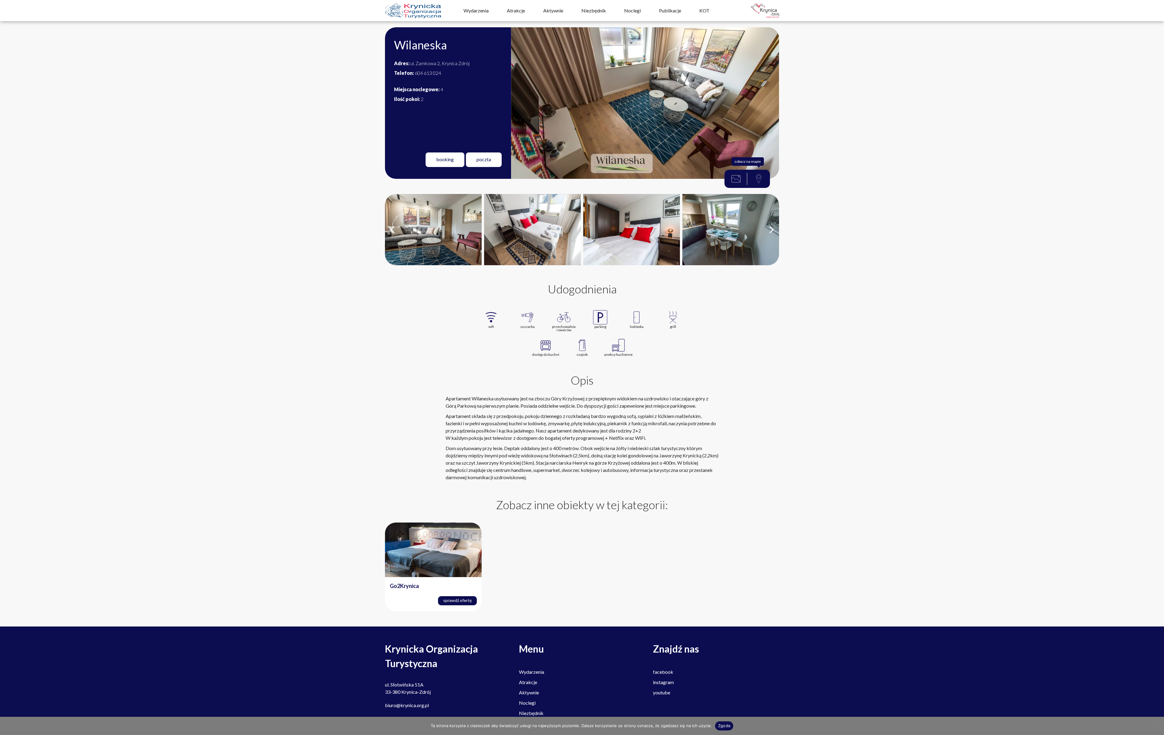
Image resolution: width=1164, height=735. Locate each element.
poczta (484, 159)
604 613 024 (417, 73)
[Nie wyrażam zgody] (1156, 726)
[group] (433, 229)
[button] (392, 229)
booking (445, 159)
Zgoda (724, 725)
